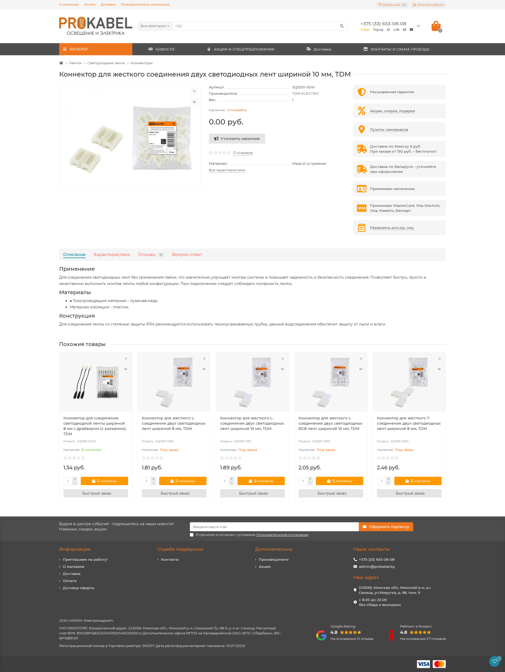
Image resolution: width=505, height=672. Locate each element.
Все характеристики (227, 170)
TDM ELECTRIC (305, 93)
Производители (274, 559)
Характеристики (112, 254)
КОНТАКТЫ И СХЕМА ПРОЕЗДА (400, 49)
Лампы (75, 63)
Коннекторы (141, 63)
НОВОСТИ (164, 49)
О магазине (73, 566)
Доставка (108, 4)
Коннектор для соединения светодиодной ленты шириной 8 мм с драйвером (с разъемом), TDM (95, 426)
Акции (265, 566)
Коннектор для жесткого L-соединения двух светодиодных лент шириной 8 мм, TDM (174, 423)
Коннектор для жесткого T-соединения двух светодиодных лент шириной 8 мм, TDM (409, 423)
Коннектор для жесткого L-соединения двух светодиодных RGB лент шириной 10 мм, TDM (330, 423)
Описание (74, 254)
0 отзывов (243, 153)
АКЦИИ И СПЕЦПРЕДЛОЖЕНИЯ (244, 49)
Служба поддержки (180, 549)
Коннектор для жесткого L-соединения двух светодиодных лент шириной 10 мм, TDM (252, 423)
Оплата (89, 4)
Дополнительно (274, 549)
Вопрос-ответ (187, 254)
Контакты (170, 559)
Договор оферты (78, 588)
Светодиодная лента (106, 63)
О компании (69, 4)
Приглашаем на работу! (85, 559)
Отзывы (150, 254)
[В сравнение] (194, 102)
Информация (74, 549)
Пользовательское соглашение (145, 4)
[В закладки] (194, 91)
